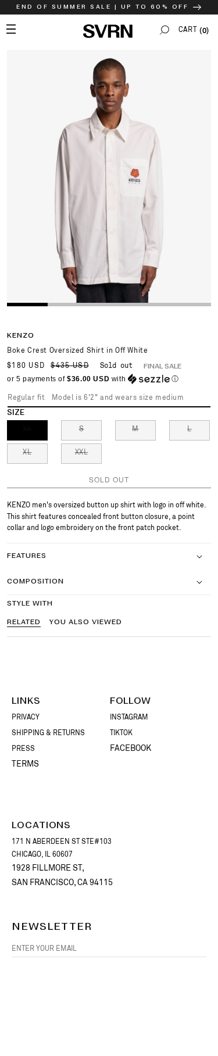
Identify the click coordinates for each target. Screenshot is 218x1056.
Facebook (130, 748)
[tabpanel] (109, 177)
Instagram (129, 717)
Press (23, 748)
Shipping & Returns (48, 733)
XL (35, 456)
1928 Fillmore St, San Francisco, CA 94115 (62, 875)
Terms (25, 763)
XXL (88, 456)
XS (35, 432)
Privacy (26, 717)
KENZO (20, 335)
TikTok (121, 733)
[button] (164, 30)
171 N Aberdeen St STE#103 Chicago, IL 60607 (62, 847)
